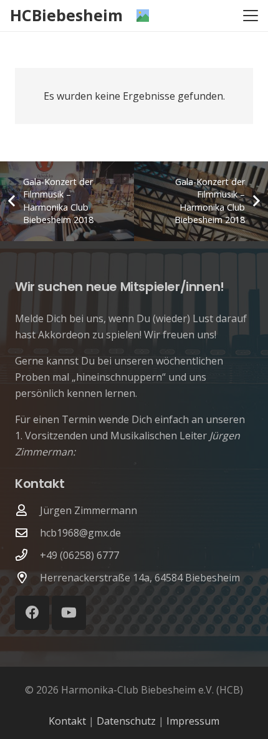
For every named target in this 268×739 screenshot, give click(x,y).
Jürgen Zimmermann (88, 510)
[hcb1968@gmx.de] (27, 532)
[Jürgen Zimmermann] (27, 510)
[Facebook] (32, 613)
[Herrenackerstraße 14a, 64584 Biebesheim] (27, 577)
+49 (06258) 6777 (79, 555)
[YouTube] (69, 613)
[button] (250, 15)
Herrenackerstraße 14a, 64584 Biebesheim (140, 577)
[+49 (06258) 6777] (27, 555)
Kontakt (67, 721)
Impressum (192, 721)
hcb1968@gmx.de (80, 533)
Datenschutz (126, 721)
